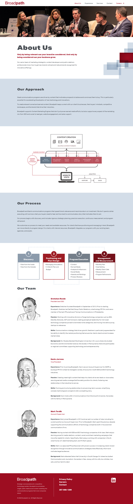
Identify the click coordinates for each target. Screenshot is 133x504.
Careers (119, 3)
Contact (109, 3)
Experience (89, 3)
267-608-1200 (65, 490)
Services (100, 3)
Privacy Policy (65, 479)
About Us (78, 3)
